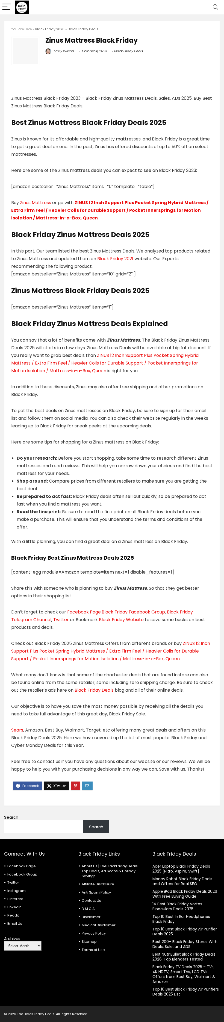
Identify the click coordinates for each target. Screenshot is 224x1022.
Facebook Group (22, 874)
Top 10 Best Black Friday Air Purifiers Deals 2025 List (185, 991)
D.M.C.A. (89, 908)
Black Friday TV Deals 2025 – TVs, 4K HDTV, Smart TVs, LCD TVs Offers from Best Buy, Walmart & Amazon (183, 974)
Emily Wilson (63, 51)
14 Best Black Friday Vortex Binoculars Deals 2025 (177, 906)
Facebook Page (84, 612)
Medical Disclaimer (99, 925)
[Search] (215, 7)
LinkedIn (14, 907)
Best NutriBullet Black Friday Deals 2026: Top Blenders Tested (184, 956)
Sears (17, 730)
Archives (12, 938)
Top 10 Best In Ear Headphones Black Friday (181, 919)
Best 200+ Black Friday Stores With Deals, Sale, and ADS (184, 944)
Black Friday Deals (83, 29)
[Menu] (6, 7)
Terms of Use (93, 949)
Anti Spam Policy (96, 892)
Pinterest (15, 898)
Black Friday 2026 (49, 29)
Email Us (14, 923)
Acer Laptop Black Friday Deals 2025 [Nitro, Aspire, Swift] (181, 869)
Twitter (61, 619)
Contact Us (91, 900)
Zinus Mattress (35, 202)
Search (11, 817)
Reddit (13, 915)
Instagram (16, 890)
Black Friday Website (121, 619)
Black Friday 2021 (115, 259)
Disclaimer (91, 917)
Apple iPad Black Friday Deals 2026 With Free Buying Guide (184, 894)
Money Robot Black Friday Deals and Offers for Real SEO (182, 881)
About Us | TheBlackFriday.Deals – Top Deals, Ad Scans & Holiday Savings (111, 871)
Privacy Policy (94, 933)
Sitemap (89, 941)
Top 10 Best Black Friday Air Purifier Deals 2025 (184, 931)
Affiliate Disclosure (98, 884)
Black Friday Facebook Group (133, 612)
